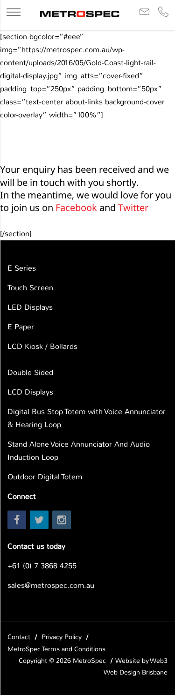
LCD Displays (30, 392)
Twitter (133, 207)
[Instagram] (61, 520)
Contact (18, 637)
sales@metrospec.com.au (50, 585)
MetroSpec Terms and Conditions (56, 649)
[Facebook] (16, 520)
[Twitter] (39, 520)
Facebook (76, 207)
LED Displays (30, 307)
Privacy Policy (62, 637)
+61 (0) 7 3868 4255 (42, 566)
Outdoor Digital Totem (44, 477)
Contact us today (36, 546)
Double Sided (30, 372)
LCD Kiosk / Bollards (42, 346)
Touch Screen (30, 288)
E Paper (20, 327)
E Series (21, 268)
